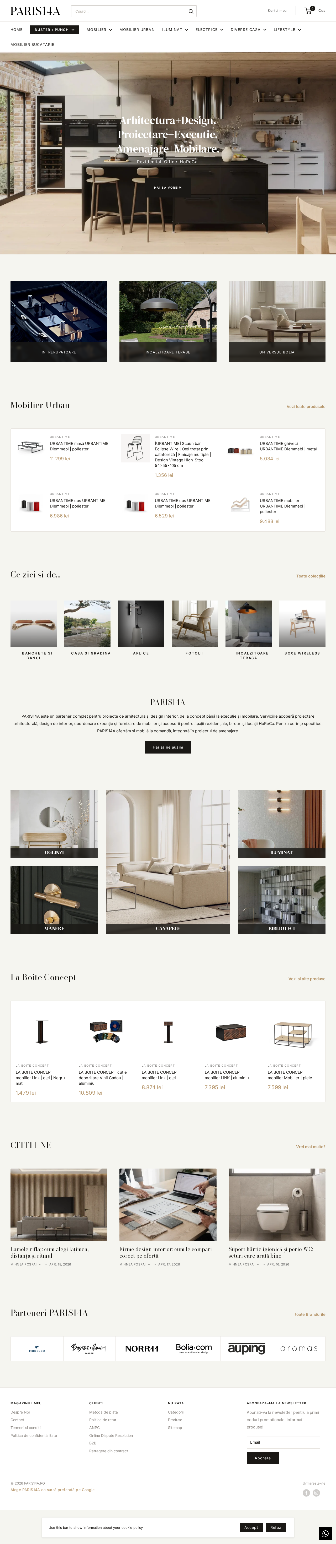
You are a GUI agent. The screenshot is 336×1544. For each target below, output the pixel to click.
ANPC (94, 1427)
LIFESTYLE (284, 29)
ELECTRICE (207, 29)
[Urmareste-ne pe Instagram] (316, 1493)
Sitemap (175, 1427)
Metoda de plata (103, 1412)
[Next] (325, 1051)
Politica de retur (102, 1419)
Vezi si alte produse (307, 978)
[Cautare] (191, 11)
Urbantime (60, 437)
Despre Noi (20, 1412)
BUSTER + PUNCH (52, 30)
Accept (251, 1527)
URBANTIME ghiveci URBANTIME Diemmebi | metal (288, 446)
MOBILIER (96, 29)
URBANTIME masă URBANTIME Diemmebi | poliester (79, 446)
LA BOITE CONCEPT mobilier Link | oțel (160, 1075)
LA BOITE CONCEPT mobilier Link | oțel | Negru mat (40, 1078)
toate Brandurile (311, 1314)
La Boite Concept (32, 1065)
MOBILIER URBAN (137, 29)
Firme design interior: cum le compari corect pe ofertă (165, 1252)
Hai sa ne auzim (168, 747)
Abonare (263, 1458)
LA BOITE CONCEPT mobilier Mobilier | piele (290, 1075)
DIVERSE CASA (246, 29)
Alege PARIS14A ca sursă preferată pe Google (52, 1489)
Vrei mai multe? (311, 1146)
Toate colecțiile (311, 576)
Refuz (275, 1527)
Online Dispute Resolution (111, 1435)
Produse (175, 1419)
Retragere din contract (108, 1451)
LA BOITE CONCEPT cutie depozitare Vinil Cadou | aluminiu (103, 1078)
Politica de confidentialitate (33, 1435)
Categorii (175, 1412)
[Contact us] (325, 1533)
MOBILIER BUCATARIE (32, 44)
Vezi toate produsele (307, 406)
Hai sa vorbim (168, 187)
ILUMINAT (172, 29)
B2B (92, 1443)
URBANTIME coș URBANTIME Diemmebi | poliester (78, 503)
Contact (17, 1419)
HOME (16, 29)
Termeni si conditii (25, 1427)
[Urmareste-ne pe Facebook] (306, 1493)
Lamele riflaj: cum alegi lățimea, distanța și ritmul (49, 1252)
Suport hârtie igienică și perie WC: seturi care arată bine (271, 1252)
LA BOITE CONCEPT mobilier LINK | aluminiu (227, 1075)
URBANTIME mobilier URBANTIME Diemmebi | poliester (283, 506)
